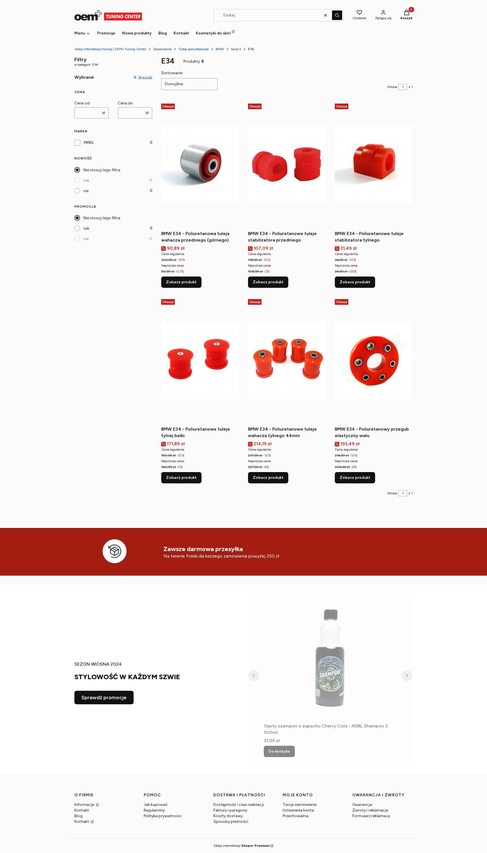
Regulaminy (154, 810)
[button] (337, 15)
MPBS (89, 142)
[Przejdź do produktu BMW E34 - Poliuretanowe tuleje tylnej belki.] (200, 360)
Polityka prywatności (162, 815)
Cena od (82, 103)
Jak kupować (156, 804)
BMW (220, 49)
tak (86, 180)
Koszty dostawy (228, 815)
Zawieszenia (162, 49)
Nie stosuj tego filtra (101, 170)
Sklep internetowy (241, 846)
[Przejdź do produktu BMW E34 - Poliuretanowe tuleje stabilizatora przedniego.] (287, 164)
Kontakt (81, 810)
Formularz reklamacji (371, 815)
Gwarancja (362, 804)
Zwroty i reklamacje (370, 810)
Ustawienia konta (298, 810)
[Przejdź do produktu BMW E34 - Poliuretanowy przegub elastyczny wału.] (374, 360)
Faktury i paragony (230, 810)
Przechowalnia (296, 815)
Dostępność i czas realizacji (238, 804)
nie (85, 190)
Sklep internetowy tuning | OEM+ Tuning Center (110, 49)
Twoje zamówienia (299, 804)
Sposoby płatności (230, 821)
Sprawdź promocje (104, 697)
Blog (78, 815)
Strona (392, 87)
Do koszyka (279, 751)
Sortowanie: (172, 73)
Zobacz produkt (181, 282)
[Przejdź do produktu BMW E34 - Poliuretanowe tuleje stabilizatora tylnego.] (374, 164)
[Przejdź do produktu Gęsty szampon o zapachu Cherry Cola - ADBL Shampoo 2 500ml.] (330, 657)
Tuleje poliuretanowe (193, 49)
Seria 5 (236, 49)
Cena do (125, 103)
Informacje (84, 804)
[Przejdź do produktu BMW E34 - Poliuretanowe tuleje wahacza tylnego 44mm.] (287, 360)
